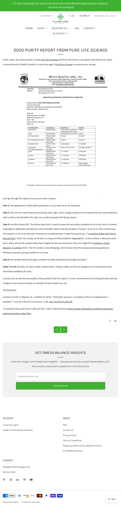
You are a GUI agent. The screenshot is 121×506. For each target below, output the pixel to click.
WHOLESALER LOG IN (105, 16)
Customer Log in (49, 16)
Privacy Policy (69, 435)
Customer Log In (10, 425)
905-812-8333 (9, 472)
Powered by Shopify (10, 502)
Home (29, 28)
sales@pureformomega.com (16, 467)
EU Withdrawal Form (73, 451)
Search (85, 15)
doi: (60, 301)
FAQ (77, 28)
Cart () (69, 15)
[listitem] (60, 5)
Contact (89, 28)
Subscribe (60, 385)
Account (59, 33)
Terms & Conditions (72, 440)
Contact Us (68, 430)
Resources (59, 28)
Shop (40, 28)
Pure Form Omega (49, 59)
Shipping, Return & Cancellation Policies (82, 445)
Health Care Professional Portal (18, 430)
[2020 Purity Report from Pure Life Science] (60, 131)
